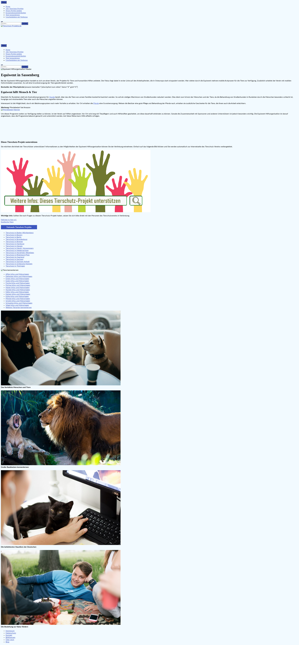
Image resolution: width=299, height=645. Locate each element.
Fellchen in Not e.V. (9, 220)
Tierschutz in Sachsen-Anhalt (18, 262)
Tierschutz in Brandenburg (16, 239)
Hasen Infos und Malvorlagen (18, 287)
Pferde (96, 103)
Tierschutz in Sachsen (14, 259)
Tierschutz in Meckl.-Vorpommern (20, 248)
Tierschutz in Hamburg (15, 244)
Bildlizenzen (10, 637)
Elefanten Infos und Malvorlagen (19, 276)
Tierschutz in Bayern (14, 235)
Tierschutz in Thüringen (15, 266)
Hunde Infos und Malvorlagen (18, 290)
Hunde (52, 97)
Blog (7, 642)
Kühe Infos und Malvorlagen (17, 296)
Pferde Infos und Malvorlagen (18, 299)
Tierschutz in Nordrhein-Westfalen (20, 253)
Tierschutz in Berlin (13, 237)
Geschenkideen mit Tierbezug (17, 17)
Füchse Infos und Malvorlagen (18, 285)
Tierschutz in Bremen (14, 242)
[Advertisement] (71, 36)
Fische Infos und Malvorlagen (18, 283)
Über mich (10, 640)
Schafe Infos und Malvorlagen (18, 301)
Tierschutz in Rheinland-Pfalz (18, 255)
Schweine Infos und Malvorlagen (19, 303)
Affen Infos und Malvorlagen (17, 274)
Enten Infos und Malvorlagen (17, 279)
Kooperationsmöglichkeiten (16, 13)
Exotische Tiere (7, 222)
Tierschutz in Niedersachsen (17, 250)
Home (8, 6)
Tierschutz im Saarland (15, 257)
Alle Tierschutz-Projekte (14, 9)
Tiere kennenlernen (13, 15)
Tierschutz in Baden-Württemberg (19, 233)
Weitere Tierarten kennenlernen (19, 307)
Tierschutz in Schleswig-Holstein (19, 264)
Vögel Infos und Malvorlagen (17, 305)
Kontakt (9, 635)
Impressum (10, 631)
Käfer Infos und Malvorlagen (17, 292)
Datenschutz (11, 633)
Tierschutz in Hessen (14, 246)
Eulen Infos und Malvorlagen (17, 281)
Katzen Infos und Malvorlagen (18, 294)
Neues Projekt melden (14, 11)
